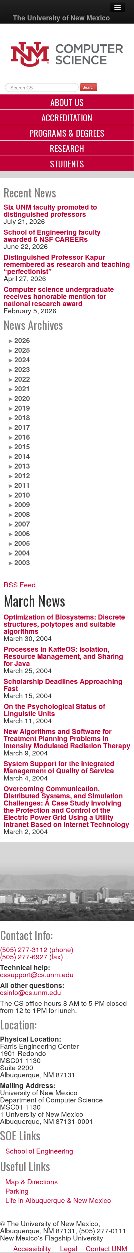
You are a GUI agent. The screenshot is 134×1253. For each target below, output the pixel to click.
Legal (68, 1248)
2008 (22, 514)
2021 (22, 388)
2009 (22, 504)
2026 (22, 340)
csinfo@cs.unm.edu (30, 992)
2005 (22, 543)
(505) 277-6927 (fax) (31, 956)
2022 (22, 378)
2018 (22, 417)
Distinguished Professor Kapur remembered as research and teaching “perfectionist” (67, 264)
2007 (22, 523)
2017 (22, 427)
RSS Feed (20, 584)
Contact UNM (106, 1248)
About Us (67, 102)
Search (89, 87)
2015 (22, 446)
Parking (17, 1190)
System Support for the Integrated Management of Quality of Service (59, 766)
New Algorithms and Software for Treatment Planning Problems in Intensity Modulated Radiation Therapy (67, 738)
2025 (22, 349)
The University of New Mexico (61, 18)
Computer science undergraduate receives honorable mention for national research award (59, 296)
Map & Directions (31, 1181)
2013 (22, 465)
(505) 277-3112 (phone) (36, 949)
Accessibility (32, 1248)
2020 (22, 398)
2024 (22, 359)
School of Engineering (39, 1150)
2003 (22, 562)
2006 (22, 533)
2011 (22, 485)
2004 (22, 552)
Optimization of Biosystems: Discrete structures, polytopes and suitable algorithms (64, 624)
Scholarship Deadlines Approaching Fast (63, 684)
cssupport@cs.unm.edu (37, 974)
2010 (22, 494)
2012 (22, 475)
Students (67, 163)
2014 (22, 456)
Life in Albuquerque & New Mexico (58, 1200)
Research (67, 148)
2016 (22, 436)
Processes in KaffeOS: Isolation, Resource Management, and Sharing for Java (63, 656)
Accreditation (66, 117)
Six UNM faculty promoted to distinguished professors (50, 210)
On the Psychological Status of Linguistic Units (54, 709)
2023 (22, 369)
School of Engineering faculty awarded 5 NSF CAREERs (52, 235)
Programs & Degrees (66, 132)
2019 (22, 407)
